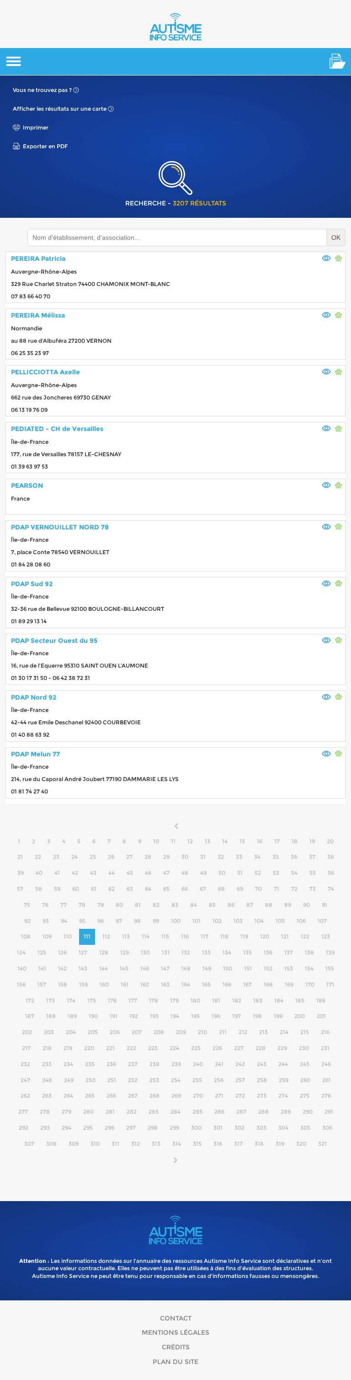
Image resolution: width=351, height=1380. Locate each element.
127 (83, 952)
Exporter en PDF (45, 146)
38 (330, 856)
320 (301, 1143)
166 (227, 984)
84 (193, 904)
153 (288, 968)
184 (278, 1000)
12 (190, 841)
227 (239, 1048)
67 (203, 888)
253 (154, 1080)
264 (68, 1095)
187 (29, 1016)
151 (248, 968)
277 (23, 1111)
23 (56, 856)
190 (93, 1016)
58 (38, 888)
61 (93, 888)
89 (287, 904)
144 (103, 968)
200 (299, 1016)
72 (294, 888)
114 (145, 936)
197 (236, 1016)
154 (309, 968)
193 (154, 1016)
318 (259, 1143)
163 (165, 984)
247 (25, 1080)
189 (72, 1016)
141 (42, 968)
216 (325, 1032)
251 (111, 1080)
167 (247, 984)
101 (196, 920)
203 (49, 1032)
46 (148, 872)
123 (325, 936)
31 (203, 856)
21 (20, 856)
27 (129, 856)
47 (166, 872)
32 (221, 856)
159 (83, 984)
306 (327, 1127)
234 (68, 1064)
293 (45, 1127)
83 (174, 904)
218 (47, 1048)
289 (286, 1111)
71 (276, 888)
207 (137, 1032)
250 (90, 1080)
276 (326, 1095)
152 (268, 968)
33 (239, 856)
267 (133, 1095)
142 (62, 968)
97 (119, 920)
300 (196, 1127)
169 (289, 984)
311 (115, 1143)
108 (26, 936)
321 (322, 1143)
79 (100, 904)
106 (301, 920)
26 (111, 856)
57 (20, 888)
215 (304, 1032)
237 (133, 1064)
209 (181, 1032)
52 (258, 872)
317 (238, 1143)
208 (159, 1032)
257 (240, 1080)
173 (50, 1000)
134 (227, 952)
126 (62, 952)
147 (165, 968)
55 (312, 872)
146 (144, 968)
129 (124, 952)
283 (154, 1111)
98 (137, 920)
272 (240, 1095)
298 (153, 1127)
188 (51, 1016)
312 (135, 1143)
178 (153, 1000)
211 (223, 1032)
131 (166, 952)
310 (95, 1143)
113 (126, 936)
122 (305, 936)
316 (217, 1143)
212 (243, 1032)
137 (288, 952)
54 (294, 872)
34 (257, 856)
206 (115, 1032)
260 (305, 1080)
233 (47, 1064)
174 (71, 1000)
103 (238, 920)
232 (25, 1064)
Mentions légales (175, 1332)
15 (242, 841)
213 (263, 1032)
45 (130, 872)
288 (263, 1111)
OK (335, 237)
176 (112, 1000)
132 (185, 952)
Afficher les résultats (59, 108)
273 (261, 1095)
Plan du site (175, 1362)
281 (110, 1111)
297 (131, 1127)
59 (57, 888)
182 (236, 1000)
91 (324, 904)
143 (83, 968)
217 (26, 1048)
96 (100, 920)
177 (132, 1000)
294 (66, 1127)
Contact (175, 1318)
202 (27, 1032)
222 (131, 1048)
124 (21, 952)
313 (156, 1143)
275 (304, 1095)
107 (322, 920)
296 (109, 1127)
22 (38, 856)
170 (309, 984)
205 (93, 1032)
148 (186, 968)
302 (239, 1127)
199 (278, 1016)
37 (312, 856)
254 (176, 1080)
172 (30, 1000)
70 (258, 888)
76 (45, 904)
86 (231, 904)
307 (29, 1143)
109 (47, 936)
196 (216, 1016)
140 (22, 968)
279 (66, 1111)
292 (23, 1127)
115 (165, 936)
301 (218, 1127)
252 (133, 1080)
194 (174, 1016)
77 (63, 904)
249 (69, 1080)
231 (325, 1048)
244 (283, 1064)
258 (262, 1080)
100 (176, 920)
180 (195, 1000)
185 (299, 1000)
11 (173, 841)
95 (82, 920)
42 (75, 872)
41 (57, 872)
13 (207, 841)
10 (156, 841)
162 (144, 984)
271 (219, 1095)
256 (218, 1080)
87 (249, 904)
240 (198, 1064)
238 (154, 1064)
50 (221, 872)
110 (68, 936)
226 (217, 1048)
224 (174, 1048)
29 (166, 856)
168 (268, 984)
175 (91, 1000)
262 (25, 1095)
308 (51, 1143)
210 (202, 1032)
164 (185, 984)
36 (294, 856)
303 (261, 1127)
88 (268, 904)
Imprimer (35, 127)
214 (284, 1032)
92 (27, 920)
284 (175, 1111)
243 (261, 1064)
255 (197, 1080)
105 (280, 920)
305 (305, 1127)
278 (45, 1111)
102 (217, 920)
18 (295, 841)
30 (184, 856)
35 (275, 856)
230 (304, 1048)
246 (326, 1064)
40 (39, 872)
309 (74, 1143)
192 (133, 1016)
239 (176, 1064)
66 (184, 888)
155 (329, 968)
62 (111, 888)
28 (147, 856)
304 (283, 1127)
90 (306, 904)
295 (88, 1127)
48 (184, 872)
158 (62, 984)
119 (244, 936)
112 (106, 936)
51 (240, 872)
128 (103, 952)
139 (330, 952)
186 (320, 1000)
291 (328, 1111)
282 (132, 1111)
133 (206, 952)
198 (257, 1016)
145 (124, 968)
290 (308, 1111)
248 (47, 1080)
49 (203, 872)
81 (138, 904)
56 (331, 872)
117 (204, 936)
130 (145, 952)
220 (89, 1048)
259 (283, 1080)
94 (64, 920)
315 (197, 1143)
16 (259, 841)
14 (225, 841)
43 (93, 872)
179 (174, 1000)
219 (68, 1048)
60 (75, 888)
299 (174, 1127)
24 (74, 856)
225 (196, 1048)
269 (176, 1095)
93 (46, 920)
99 (156, 920)
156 (21, 984)
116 (185, 936)
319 (280, 1143)
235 (90, 1064)
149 (206, 968)
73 (312, 888)
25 (93, 856)
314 (176, 1143)
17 (277, 841)
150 (227, 968)
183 (257, 1000)
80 (119, 904)
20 (330, 841)
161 (124, 984)
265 (90, 1095)
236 (111, 1064)
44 (111, 872)
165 (206, 984)
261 (326, 1080)
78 (82, 904)
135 (247, 952)
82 (156, 904)
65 (166, 888)
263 (47, 1095)
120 (264, 936)
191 (113, 1016)
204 (71, 1032)
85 (212, 904)
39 (20, 872)
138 (309, 952)
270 (198, 1095)
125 (41, 952)
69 (240, 888)
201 (321, 1016)
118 (224, 936)
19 (312, 841)
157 (41, 984)
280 (88, 1111)
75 (27, 904)
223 (153, 1048)
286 (219, 1111)
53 (276, 872)
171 (330, 984)
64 (148, 888)
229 (282, 1048)
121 (285, 936)
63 (130, 888)
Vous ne (42, 89)
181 (216, 1000)
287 (241, 1111)
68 (221, 888)
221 (110, 1048)
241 (219, 1064)
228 (260, 1048)
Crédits (176, 1347)
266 (111, 1095)
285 (197, 1111)
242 (240, 1064)
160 (104, 984)
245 (304, 1064)
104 (259, 920)
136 (268, 952)
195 (195, 1016)
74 (331, 888)
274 (283, 1095)
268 (154, 1095)
